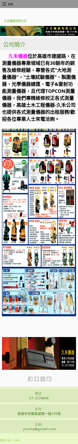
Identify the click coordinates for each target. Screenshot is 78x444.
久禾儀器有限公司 (15, 21)
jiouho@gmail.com (39, 429)
